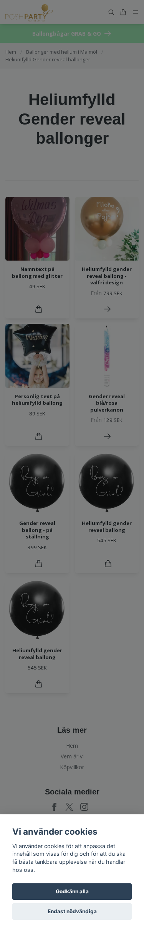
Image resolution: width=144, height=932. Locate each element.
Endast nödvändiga (72, 911)
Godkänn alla (72, 891)
